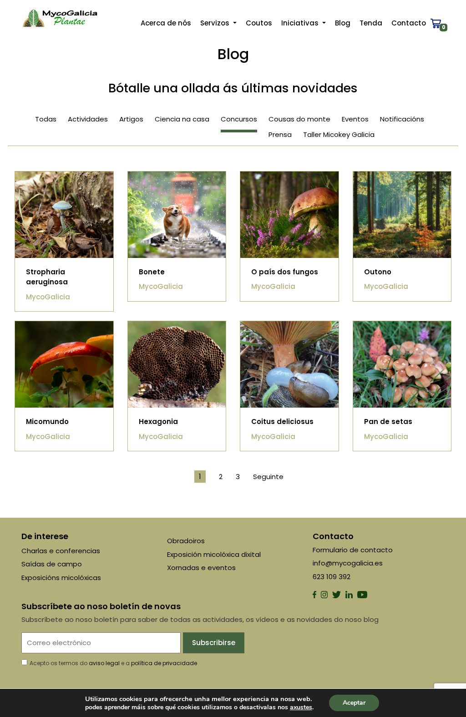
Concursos (239, 119)
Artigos (131, 119)
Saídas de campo (51, 564)
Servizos (215, 23)
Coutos (259, 23)
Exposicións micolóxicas (61, 577)
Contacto (408, 23)
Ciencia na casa (182, 119)
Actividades (88, 119)
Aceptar (354, 702)
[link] (301, 707)
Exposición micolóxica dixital (214, 554)
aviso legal (104, 663)
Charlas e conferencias (60, 550)
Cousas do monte (299, 119)
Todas (45, 119)
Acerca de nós (166, 23)
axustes (301, 707)
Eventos (355, 119)
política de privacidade (164, 663)
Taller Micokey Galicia (339, 134)
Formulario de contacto (353, 550)
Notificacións (402, 119)
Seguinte (268, 476)
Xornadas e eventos (201, 567)
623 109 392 (331, 576)
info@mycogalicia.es (348, 563)
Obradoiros (186, 540)
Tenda (371, 23)
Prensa (280, 134)
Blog (342, 23)
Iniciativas (300, 23)
